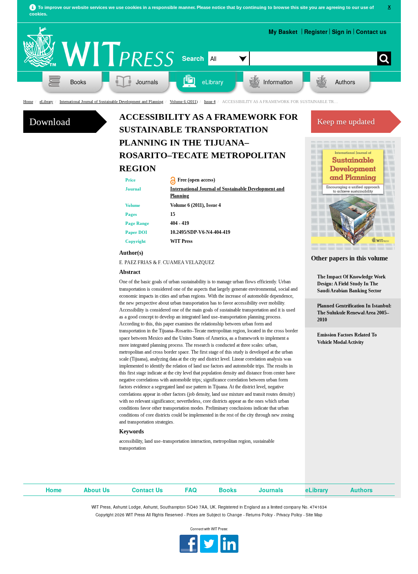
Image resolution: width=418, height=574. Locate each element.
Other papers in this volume (349, 258)
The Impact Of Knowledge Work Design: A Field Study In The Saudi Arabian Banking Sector (351, 284)
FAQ (191, 490)
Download (49, 122)
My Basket (283, 31)
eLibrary (212, 82)
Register (315, 31)
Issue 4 (210, 101)
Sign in (341, 31)
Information (278, 82)
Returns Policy (259, 515)
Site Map (314, 515)
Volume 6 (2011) (184, 101)
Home (28, 101)
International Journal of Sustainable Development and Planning (111, 101)
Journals (147, 82)
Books (78, 82)
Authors (345, 82)
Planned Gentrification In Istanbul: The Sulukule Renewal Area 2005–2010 (354, 313)
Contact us (371, 31)
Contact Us (147, 490)
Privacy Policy (289, 515)
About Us (97, 490)
